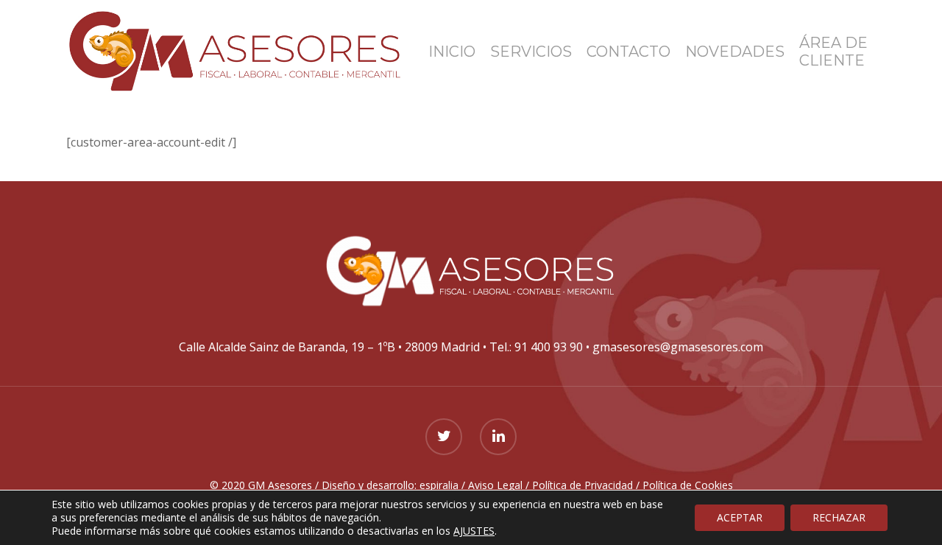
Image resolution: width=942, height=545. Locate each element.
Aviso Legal (495, 485)
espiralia (438, 485)
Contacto (628, 51)
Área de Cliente (833, 51)
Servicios (531, 51)
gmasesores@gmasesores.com (677, 347)
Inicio (451, 51)
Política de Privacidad (582, 485)
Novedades (735, 51)
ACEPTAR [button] (739, 517)
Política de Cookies (687, 485)
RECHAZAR (838, 517)
